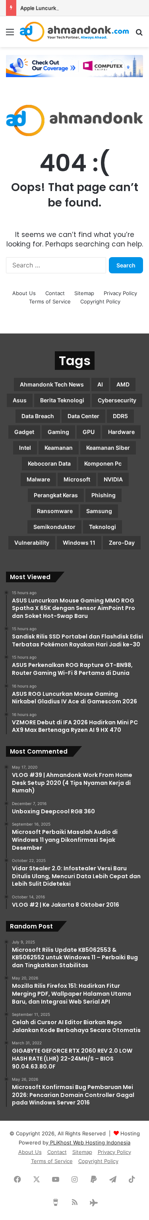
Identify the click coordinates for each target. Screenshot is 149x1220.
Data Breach (37, 416)
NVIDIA (113, 479)
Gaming (58, 431)
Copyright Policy (100, 301)
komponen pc (103, 463)
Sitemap (84, 293)
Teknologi (102, 526)
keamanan (59, 447)
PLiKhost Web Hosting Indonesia (89, 1142)
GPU (89, 431)
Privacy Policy (120, 293)
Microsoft (77, 479)
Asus (20, 400)
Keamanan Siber (108, 447)
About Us (24, 293)
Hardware (121, 431)
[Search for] (139, 35)
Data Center (83, 416)
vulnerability (31, 542)
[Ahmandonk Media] (74, 32)
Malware (38, 479)
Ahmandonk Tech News (52, 384)
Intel (25, 447)
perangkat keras (56, 495)
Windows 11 (79, 542)
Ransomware (55, 511)
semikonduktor (54, 526)
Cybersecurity (117, 400)
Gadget (24, 431)
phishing (103, 495)
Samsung (99, 511)
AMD (123, 384)
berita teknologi (62, 400)
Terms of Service (50, 301)
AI (100, 384)
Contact (55, 293)
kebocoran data (49, 463)
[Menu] (10, 35)
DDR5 (120, 416)
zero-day (122, 542)
